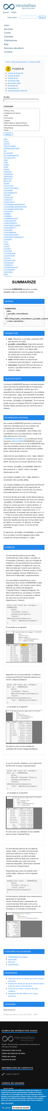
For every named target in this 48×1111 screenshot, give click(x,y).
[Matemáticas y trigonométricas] (21, 123)
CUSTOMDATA (9, 270)
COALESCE (8, 211)
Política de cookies (9, 1056)
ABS (5, 139)
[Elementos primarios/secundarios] (21, 125)
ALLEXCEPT (8, 153)
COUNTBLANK (9, 253)
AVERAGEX (8, 176)
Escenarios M (13, 88)
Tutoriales (8, 36)
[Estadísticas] (21, 128)
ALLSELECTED (9, 158)
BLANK (6, 183)
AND (5, 160)
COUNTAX (8, 251)
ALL (5, 151)
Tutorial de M (13, 78)
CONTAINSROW (10, 232)
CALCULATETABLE (11, 188)
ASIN (6, 162)
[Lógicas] (21, 120)
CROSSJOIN (9, 263)
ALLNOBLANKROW (11, 155)
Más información (7, 1103)
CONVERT (8, 239)
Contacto (8, 51)
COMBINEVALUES (11, 218)
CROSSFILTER (9, 260)
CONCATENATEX (10, 223)
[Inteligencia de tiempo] (21, 113)
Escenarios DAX (14, 83)
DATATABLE (8, 272)
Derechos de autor (9, 1059)
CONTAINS (8, 230)
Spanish (6, 12)
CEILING (7, 195)
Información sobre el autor (12, 1050)
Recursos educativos (14, 47)
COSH (6, 244)
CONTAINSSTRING (11, 235)
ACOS (6, 141)
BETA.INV (7, 181)
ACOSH (7, 144)
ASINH (6, 165)
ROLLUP (11, 962)
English (14, 12)
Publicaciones (10, 40)
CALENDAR (8, 190)
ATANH (6, 169)
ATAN (6, 167)
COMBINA (8, 216)
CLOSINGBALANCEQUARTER (15, 207)
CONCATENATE (10, 221)
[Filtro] (21, 115)
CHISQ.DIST (8, 197)
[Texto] (21, 130)
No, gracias (6, 1107)
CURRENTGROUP (11, 267)
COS (6, 242)
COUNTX (7, 258)
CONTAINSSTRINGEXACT (14, 237)
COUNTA (7, 249)
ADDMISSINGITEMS (11, 148)
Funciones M (13, 85)
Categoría (8, 106)
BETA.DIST (8, 179)
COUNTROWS (9, 256)
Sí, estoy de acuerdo (21, 1108)
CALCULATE (8, 186)
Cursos (7, 32)
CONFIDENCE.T (10, 228)
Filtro (6, 97)
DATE (6, 274)
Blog (6, 44)
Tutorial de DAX (14, 75)
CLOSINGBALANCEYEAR (13, 209)
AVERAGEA (8, 174)
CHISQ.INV (8, 200)
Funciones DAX (34, 62)
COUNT (7, 246)
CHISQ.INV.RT (9, 202)
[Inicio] (20, 6)
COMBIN (7, 214)
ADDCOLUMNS (10, 146)
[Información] (21, 118)
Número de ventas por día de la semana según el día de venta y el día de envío (26, 984)
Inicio (6, 25)
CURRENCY (8, 265)
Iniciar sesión (12, 17)
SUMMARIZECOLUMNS (13, 438)
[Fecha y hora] (21, 110)
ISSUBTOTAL (13, 964)
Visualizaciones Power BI (17, 90)
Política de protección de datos (13, 1053)
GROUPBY (12, 959)
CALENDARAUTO (10, 193)
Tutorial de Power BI (15, 73)
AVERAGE (8, 172)
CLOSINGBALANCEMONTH (14, 204)
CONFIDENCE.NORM (12, 225)
